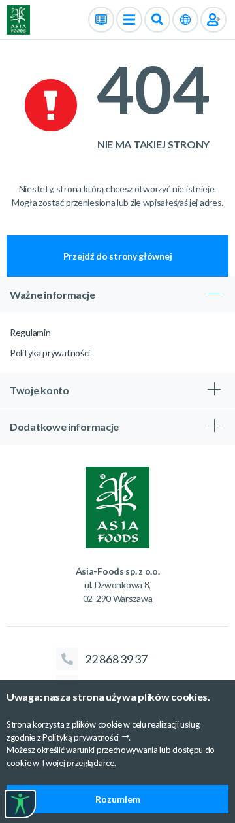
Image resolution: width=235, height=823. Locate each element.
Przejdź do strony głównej (117, 255)
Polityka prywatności (50, 352)
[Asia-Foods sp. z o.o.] (18, 18)
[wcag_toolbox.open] (20, 804)
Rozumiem (117, 799)
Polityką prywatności (80, 737)
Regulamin (30, 332)
